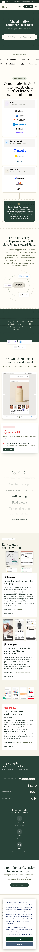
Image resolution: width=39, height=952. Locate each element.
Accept (19, 939)
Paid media (19, 496)
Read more (7, 613)
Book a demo (28, 6)
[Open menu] (35, 6)
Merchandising (20, 508)
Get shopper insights (18, 885)
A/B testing (19, 490)
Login (19, 6)
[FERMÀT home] (4, 6)
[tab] (12, 342)
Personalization (19, 502)
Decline (19, 944)
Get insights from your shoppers (18, 37)
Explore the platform (18, 519)
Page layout (19, 514)
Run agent (10, 449)
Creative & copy (19, 478)
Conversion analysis (19, 484)
